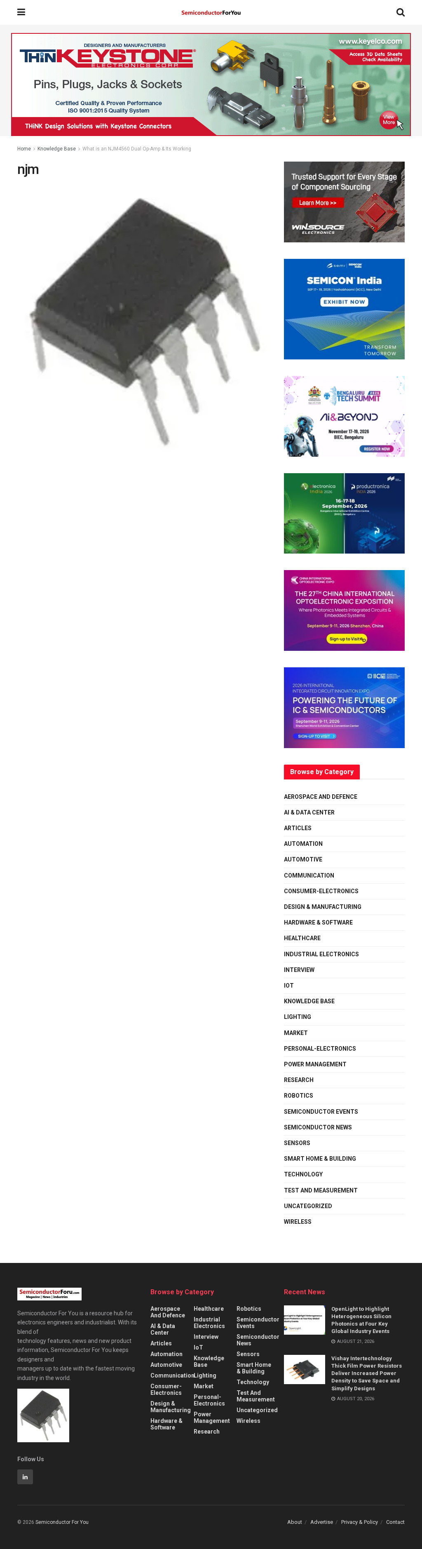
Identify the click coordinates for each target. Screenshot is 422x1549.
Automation (303, 843)
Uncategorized (308, 1206)
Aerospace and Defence (320, 796)
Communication (309, 875)
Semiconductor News (318, 1127)
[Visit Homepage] (211, 12)
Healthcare (302, 938)
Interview (299, 970)
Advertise (321, 1522)
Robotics (298, 1095)
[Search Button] (400, 12)
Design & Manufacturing (322, 907)
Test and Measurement (321, 1190)
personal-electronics (320, 1048)
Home (24, 149)
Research (299, 1080)
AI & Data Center (309, 812)
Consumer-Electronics (321, 891)
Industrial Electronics (321, 954)
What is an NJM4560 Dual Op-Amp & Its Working (136, 149)
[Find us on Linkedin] (25, 1476)
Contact (395, 1522)
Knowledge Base (57, 149)
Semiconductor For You (62, 1522)
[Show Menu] (21, 12)
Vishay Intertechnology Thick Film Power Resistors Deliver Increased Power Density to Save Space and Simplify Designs (366, 1373)
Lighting (297, 1017)
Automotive (303, 859)
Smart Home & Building (320, 1158)
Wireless (298, 1221)
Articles (298, 828)
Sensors (297, 1143)
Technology (303, 1174)
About (294, 1522)
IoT (289, 985)
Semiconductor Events (321, 1111)
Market (296, 1033)
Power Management (315, 1064)
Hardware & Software (318, 922)
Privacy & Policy (359, 1522)
